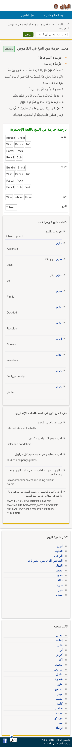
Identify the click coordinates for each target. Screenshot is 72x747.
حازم (59, 243)
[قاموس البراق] (62, 6)
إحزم (59, 338)
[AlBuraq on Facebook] (5, 742)
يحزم (59, 259)
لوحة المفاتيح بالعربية (54, 15)
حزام (59, 275)
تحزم (59, 386)
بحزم (59, 291)
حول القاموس (27, 15)
